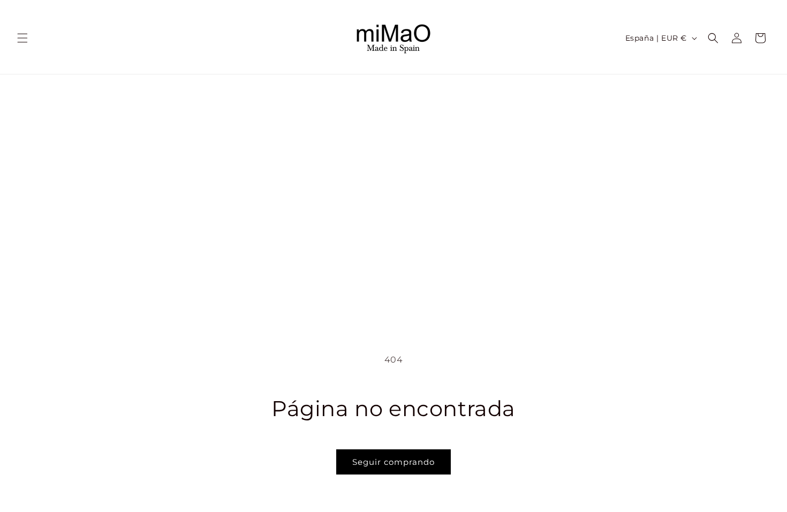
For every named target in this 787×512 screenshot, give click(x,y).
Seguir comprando (393, 462)
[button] (22, 38)
